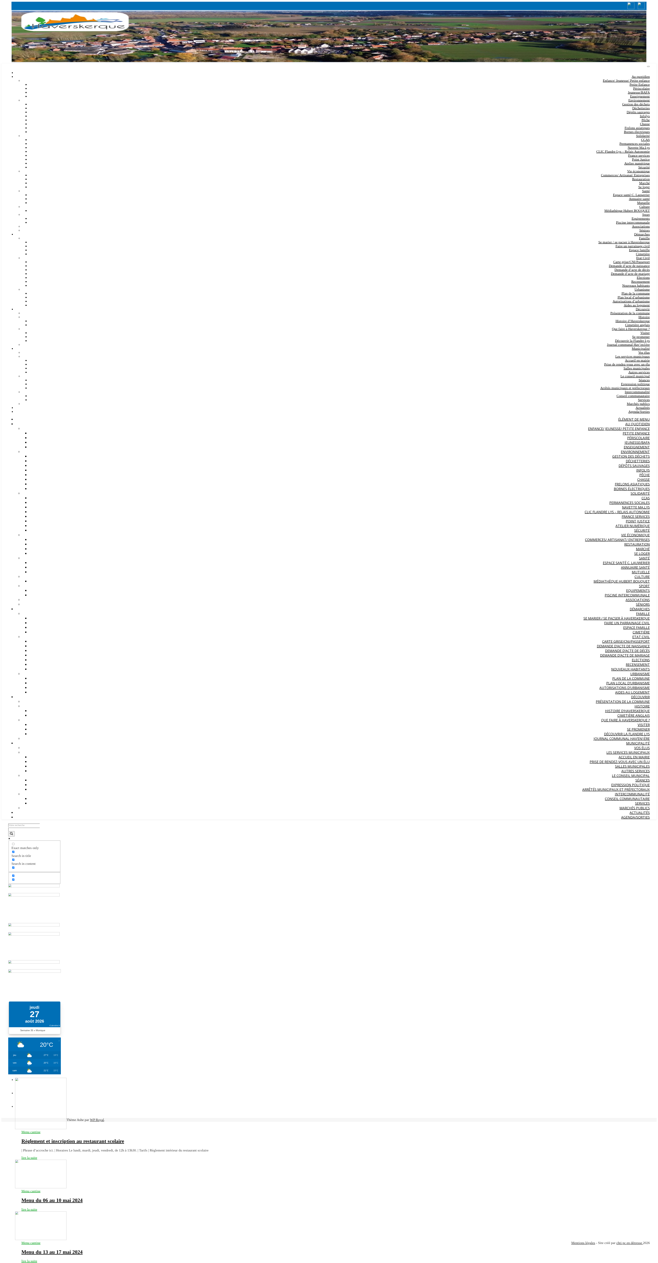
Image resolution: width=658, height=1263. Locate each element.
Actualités (643, 408)
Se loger (644, 187)
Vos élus (644, 352)
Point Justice (641, 159)
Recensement (640, 281)
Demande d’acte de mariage (630, 274)
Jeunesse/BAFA (639, 92)
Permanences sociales (634, 143)
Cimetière (643, 254)
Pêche (646, 120)
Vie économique (638, 171)
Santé (646, 191)
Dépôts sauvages (638, 112)
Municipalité (641, 348)
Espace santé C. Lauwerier (631, 195)
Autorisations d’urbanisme (631, 301)
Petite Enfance (640, 84)
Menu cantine (30, 1132)
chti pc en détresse (629, 1243)
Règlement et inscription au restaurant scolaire (72, 1141)
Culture (644, 207)
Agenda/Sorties (639, 411)
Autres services (639, 372)
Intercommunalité (637, 392)
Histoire (644, 317)
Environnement (639, 100)
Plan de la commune (636, 293)
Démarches (642, 234)
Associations (641, 226)
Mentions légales (583, 1243)
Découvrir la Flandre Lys (632, 341)
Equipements (641, 218)
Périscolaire (641, 88)
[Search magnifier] (11, 834)
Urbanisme (642, 289)
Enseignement (640, 96)
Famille (644, 238)
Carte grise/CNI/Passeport (631, 262)
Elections (643, 277)
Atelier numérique (637, 163)
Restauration (641, 179)
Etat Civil (643, 258)
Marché (644, 183)
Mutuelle (643, 203)
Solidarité (643, 136)
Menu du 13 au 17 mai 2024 (52, 1252)
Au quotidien (641, 76)
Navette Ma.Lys (639, 147)
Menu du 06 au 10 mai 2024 (52, 1200)
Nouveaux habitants (636, 285)
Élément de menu (634, 419)
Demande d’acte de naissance (629, 266)
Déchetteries (641, 108)
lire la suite (29, 1158)
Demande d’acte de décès (632, 270)
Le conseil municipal (635, 376)
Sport (646, 214)
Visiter (645, 333)
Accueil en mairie (637, 360)
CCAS (645, 140)
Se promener (641, 337)
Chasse (645, 124)
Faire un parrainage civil (633, 246)
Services (644, 400)
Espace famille (639, 250)
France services (639, 155)
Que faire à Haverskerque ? (631, 329)
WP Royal (97, 1120)
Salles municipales (637, 368)
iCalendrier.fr (55, 1025)
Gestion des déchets (636, 104)
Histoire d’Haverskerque (633, 321)
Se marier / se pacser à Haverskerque (624, 242)
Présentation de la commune (630, 313)
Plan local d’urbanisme (634, 297)
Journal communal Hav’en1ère (628, 344)
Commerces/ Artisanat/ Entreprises (625, 175)
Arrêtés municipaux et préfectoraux (625, 388)
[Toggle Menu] (648, 66)
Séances (644, 380)
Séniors (644, 230)
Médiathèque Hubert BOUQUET (627, 210)
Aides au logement (637, 305)
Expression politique (635, 384)
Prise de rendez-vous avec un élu (627, 364)
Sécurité (644, 167)
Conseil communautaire (633, 396)
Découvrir (643, 309)
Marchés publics (638, 404)
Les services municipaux (632, 356)
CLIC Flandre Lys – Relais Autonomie (623, 151)
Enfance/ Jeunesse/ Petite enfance (626, 80)
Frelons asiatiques (637, 128)
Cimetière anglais (637, 325)
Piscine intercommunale (633, 222)
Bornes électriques (637, 132)
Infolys (645, 116)
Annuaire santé (639, 199)
